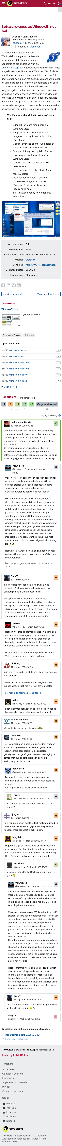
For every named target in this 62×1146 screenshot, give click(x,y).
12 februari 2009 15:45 (22, 818)
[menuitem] (44, 3)
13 (58, 375)
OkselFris (16, 735)
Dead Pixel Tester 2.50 (16, 1039)
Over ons (18, 1073)
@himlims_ (17, 703)
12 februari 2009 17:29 (33, 627)
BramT (14, 576)
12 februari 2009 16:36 (22, 667)
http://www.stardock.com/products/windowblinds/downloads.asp (42, 264)
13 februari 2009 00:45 (22, 425)
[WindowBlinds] (11, 320)
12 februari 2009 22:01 (36, 999)
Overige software (11, 335)
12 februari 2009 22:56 (36, 772)
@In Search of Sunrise (22, 469)
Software (29, 335)
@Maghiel (18, 867)
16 (14, 47)
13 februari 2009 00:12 (39, 798)
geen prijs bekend (32, 314)
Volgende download (47, 294)
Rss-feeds (11, 1116)
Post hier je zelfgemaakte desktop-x (22, 692)
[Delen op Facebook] (3, 285)
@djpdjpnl (17, 840)
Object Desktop (10, 67)
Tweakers (7, 1135)
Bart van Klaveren (27, 36)
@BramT (16, 627)
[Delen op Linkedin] (8, 285)
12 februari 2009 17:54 (35, 840)
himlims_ (15, 663)
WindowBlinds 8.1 (18, 356)
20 (58, 362)
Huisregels (8, 1078)
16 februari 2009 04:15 (41, 886)
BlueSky (10, 1103)
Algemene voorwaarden (15, 1082)
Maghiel (16, 837)
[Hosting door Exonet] (15, 1055)
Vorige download (13, 294)
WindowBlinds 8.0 (18, 374)
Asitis (15, 700)
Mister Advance (19, 719)
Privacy (6, 1086)
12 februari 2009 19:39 (36, 867)
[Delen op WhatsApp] (19, 285)
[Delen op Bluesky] (14, 285)
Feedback (17, 42)
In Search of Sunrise (21, 422)
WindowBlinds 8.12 (18, 350)
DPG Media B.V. (38, 1135)
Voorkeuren (20, 1091)
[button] (3, 3)
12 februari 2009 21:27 (21, 739)
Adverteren (8, 1069)
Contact (6, 1073)
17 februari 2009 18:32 (29, 1019)
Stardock (30, 259)
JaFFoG (16, 623)
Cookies (6, 1091)
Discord (10, 1120)
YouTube (11, 1107)
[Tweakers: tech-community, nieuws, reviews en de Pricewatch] (17, 3)
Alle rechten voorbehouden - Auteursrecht (24, 1138)
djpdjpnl (15, 814)
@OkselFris (17, 772)
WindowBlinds (9, 309)
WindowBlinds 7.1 (18, 380)
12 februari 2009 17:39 (35, 703)
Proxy (17, 795)
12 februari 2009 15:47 (22, 579)
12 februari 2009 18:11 (21, 723)
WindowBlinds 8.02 (19, 368)
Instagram (11, 1112)
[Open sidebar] (60, 9)
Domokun (35, 46)
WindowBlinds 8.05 (19, 362)
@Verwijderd (20, 798)
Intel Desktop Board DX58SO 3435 (23, 1034)
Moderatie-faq (27, 397)
